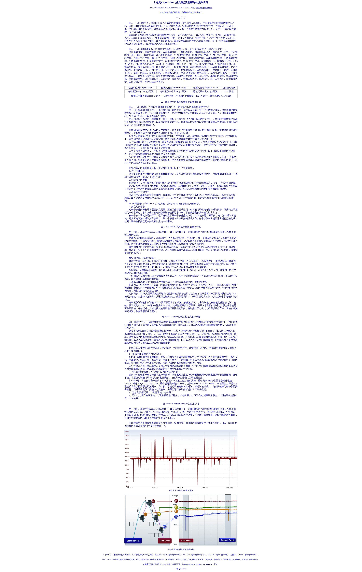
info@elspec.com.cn (204, 8)
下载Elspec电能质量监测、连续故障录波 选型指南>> (181, 12)
